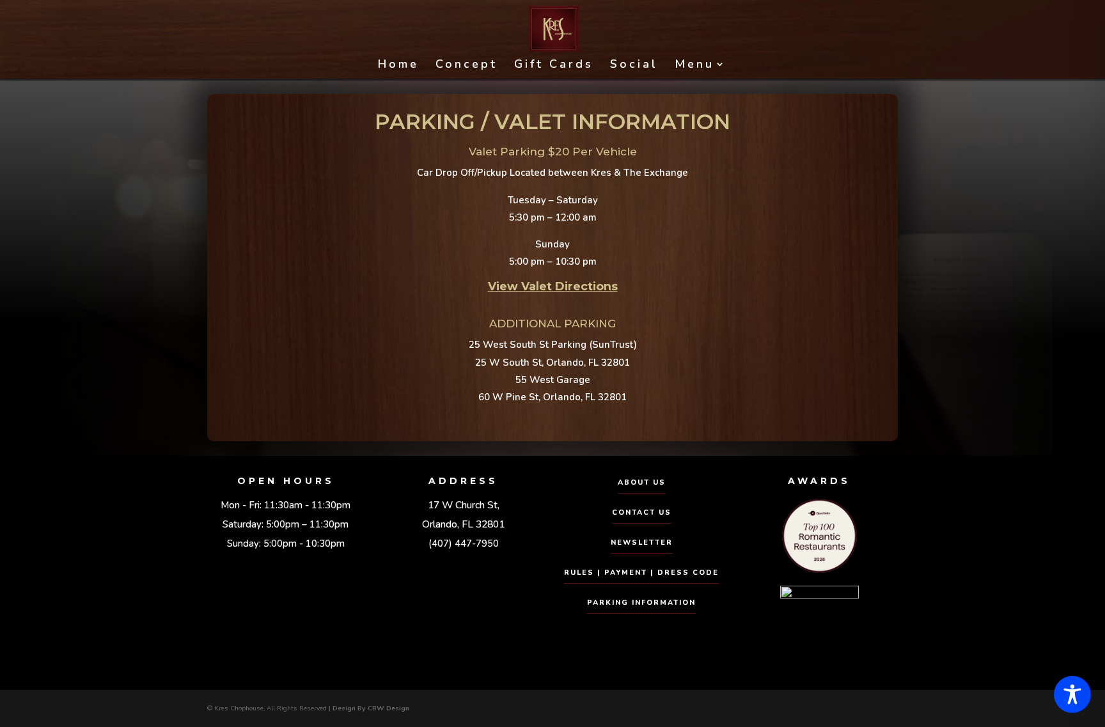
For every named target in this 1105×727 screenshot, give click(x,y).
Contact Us (641, 512)
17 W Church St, (463, 505)
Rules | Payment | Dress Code (641, 572)
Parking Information (641, 602)
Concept (466, 65)
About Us (642, 482)
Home (398, 65)
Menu (694, 65)
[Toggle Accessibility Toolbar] (1072, 694)
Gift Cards (553, 65)
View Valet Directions (553, 286)
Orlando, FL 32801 (463, 524)
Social (634, 65)
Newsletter (642, 542)
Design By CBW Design (371, 708)
